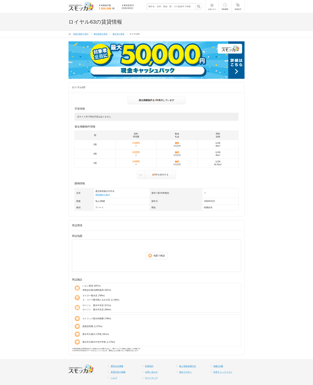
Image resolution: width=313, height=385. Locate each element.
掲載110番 (218, 366)
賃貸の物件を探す (81, 34)
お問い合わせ (151, 372)
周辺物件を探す (102, 195)
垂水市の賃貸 (118, 34)
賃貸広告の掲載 (118, 372)
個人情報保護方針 (187, 366)
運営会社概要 (117, 366)
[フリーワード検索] (198, 6)
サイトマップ (151, 378)
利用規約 (149, 366)
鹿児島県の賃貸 (100, 34)
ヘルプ (114, 378)
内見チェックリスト (222, 372)
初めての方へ (185, 372)
